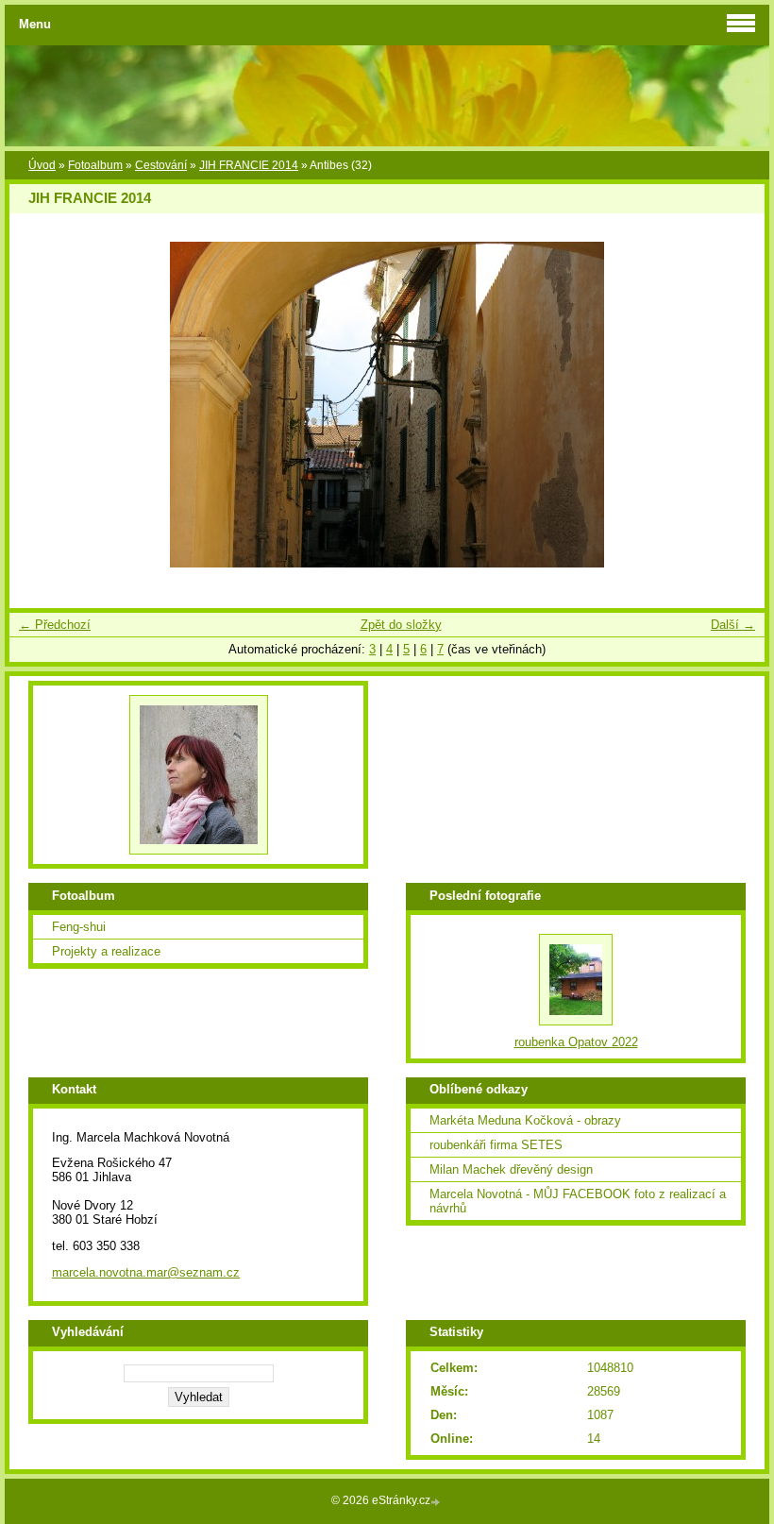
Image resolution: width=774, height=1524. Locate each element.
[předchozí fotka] (40, 404)
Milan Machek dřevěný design (511, 1169)
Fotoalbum (95, 165)
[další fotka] (734, 404)
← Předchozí (55, 625)
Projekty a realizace (106, 951)
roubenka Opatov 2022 (576, 1042)
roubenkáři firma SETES (496, 1145)
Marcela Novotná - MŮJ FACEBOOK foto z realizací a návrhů (577, 1201)
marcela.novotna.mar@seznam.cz (146, 1272)
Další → (733, 625)
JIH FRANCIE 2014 (248, 165)
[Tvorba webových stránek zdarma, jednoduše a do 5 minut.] (437, 1502)
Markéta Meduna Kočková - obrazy (525, 1120)
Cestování (161, 165)
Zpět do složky (401, 625)
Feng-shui (79, 927)
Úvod (42, 165)
